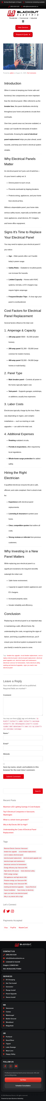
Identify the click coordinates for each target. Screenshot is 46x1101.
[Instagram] (10, 1066)
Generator (9, 987)
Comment (7, 695)
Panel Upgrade (11, 994)
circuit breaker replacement (29, 655)
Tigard (8, 1043)
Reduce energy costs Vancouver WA (15, 883)
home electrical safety (33, 663)
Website (6, 754)
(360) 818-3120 (11, 955)
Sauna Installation (9, 890)
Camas (8, 1012)
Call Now (23, 1080)
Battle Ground (11, 1019)
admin (12, 73)
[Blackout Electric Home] (23, 945)
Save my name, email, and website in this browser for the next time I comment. (21, 768)
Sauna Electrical (31, 887)
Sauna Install (10, 997)
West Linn (9, 1051)
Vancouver (10, 1008)
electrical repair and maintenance (26, 660)
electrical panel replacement (27, 658)
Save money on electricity (25, 890)
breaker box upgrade (13, 655)
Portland (9, 1037)
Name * (6, 733)
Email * (6, 744)
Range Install (11, 990)
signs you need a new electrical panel (15, 893)
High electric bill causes (11, 871)
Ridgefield (9, 1026)
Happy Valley (10, 1054)
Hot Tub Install (11, 983)
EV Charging (10, 980)
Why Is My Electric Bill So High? (15, 825)
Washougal (10, 1015)
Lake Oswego (11, 1047)
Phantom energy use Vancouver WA (15, 880)
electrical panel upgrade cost (32, 858)
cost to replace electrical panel (13, 855)
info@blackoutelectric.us (15, 958)
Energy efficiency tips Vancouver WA (15, 867)
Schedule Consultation (23, 1085)
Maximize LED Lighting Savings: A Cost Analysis (21, 807)
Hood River (10, 1040)
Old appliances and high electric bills (15, 877)
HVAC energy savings (11, 874)
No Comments (31, 73)
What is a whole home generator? (16, 820)
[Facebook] (5, 1066)
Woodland (9, 1022)
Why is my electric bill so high (13, 896)
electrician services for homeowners (14, 663)
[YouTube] (16, 1066)
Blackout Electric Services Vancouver (15, 848)
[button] (23, 21)
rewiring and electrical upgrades (13, 665)
